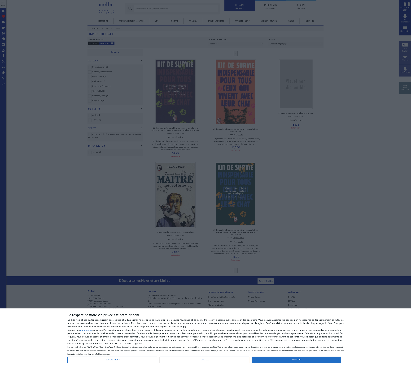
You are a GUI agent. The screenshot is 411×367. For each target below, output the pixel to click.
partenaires (86, 330)
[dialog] (205, 338)
